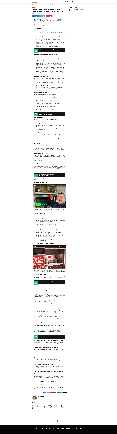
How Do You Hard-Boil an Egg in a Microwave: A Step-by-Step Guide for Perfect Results (49, 414)
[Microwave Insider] (36, 1)
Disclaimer (62, 428)
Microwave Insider (52, 430)
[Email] (29, 31)
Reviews (76, 1)
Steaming (66, 1)
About (80, 1)
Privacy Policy (48, 428)
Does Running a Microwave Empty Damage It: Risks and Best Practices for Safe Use (37, 413)
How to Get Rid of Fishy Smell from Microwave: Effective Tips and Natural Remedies (49, 406)
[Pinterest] (29, 29)
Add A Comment (49, 420)
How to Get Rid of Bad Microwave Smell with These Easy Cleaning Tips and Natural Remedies (61, 414)
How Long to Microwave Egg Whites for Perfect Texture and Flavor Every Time (61, 406)
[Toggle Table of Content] (43, 25)
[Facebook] (29, 21)
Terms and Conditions (69, 428)
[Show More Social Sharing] (53, 16)
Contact (43, 428)
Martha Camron (37, 13)
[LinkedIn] (29, 25)
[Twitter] (29, 23)
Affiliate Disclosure (78, 428)
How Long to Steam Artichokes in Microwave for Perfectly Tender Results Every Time (37, 407)
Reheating (71, 1)
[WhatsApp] (29, 27)
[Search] (84, 2)
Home (63, 1)
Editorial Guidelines (55, 428)
